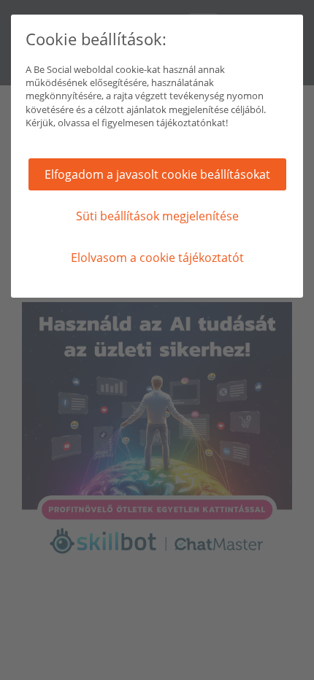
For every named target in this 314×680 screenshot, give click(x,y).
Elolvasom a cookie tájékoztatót (157, 258)
